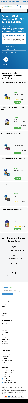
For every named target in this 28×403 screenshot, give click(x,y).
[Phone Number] (18, 6)
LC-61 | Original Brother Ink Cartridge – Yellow (13, 82)
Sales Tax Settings (6, 354)
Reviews (3, 306)
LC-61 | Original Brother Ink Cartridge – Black (13, 184)
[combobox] (14, 10)
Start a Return (5, 332)
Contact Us (4, 323)
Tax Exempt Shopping (7, 360)
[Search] (25, 10)
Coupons (4, 309)
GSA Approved (5, 356)
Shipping (4, 337)
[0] (21, 6)
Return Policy (5, 341)
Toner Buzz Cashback (7, 328)
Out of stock (18, 203)
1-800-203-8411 (7, 374)
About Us (4, 304)
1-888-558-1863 (7, 376)
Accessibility (4, 346)
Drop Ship (4, 363)
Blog (3, 311)
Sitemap (4, 315)
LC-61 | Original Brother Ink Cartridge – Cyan (13, 158)
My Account (4, 326)
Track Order (4, 330)
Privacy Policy (5, 343)
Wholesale (4, 358)
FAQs (3, 334)
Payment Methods (6, 339)
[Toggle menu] (25, 6)
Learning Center (6, 313)
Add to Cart (17, 102)
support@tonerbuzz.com (10, 382)
